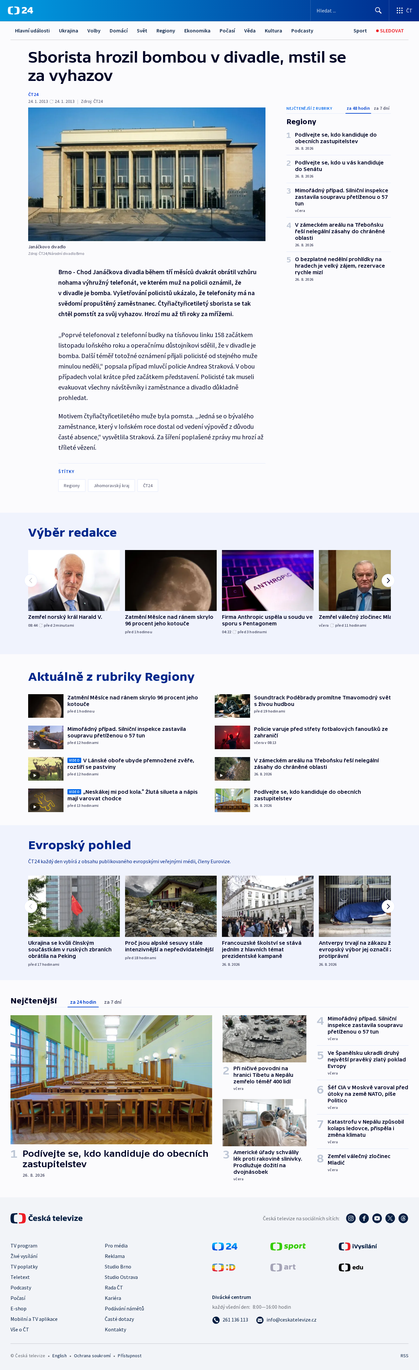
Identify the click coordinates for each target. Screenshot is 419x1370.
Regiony (165, 30)
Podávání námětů (124, 1308)
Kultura (273, 30)
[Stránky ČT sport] (288, 1246)
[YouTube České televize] (377, 1218)
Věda (250, 30)
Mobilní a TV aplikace (34, 1319)
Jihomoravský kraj (111, 485)
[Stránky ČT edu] (351, 1267)
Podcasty (302, 30)
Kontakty (115, 1329)
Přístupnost (129, 1356)
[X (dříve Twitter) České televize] (390, 1218)
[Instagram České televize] (351, 1218)
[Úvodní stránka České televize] (47, 1218)
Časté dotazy (119, 1319)
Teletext (20, 1277)
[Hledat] (378, 10)
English (59, 1356)
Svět (142, 30)
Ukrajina (68, 30)
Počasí (227, 30)
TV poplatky (24, 1266)
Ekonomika (197, 30)
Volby (93, 30)
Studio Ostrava (121, 1277)
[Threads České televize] (403, 1218)
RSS (405, 1356)
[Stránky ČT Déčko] (223, 1267)
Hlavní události (32, 30)
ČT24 (33, 94)
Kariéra (113, 1298)
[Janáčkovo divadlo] (146, 174)
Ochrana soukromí (92, 1356)
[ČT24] (20, 10)
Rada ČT (114, 1287)
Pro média (116, 1245)
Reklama (115, 1256)
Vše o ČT (19, 1329)
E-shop (18, 1308)
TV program (23, 1245)
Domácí (119, 30)
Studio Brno (118, 1266)
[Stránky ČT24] (224, 1246)
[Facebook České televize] (364, 1218)
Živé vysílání (23, 1256)
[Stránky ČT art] (283, 1267)
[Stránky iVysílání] (358, 1246)
